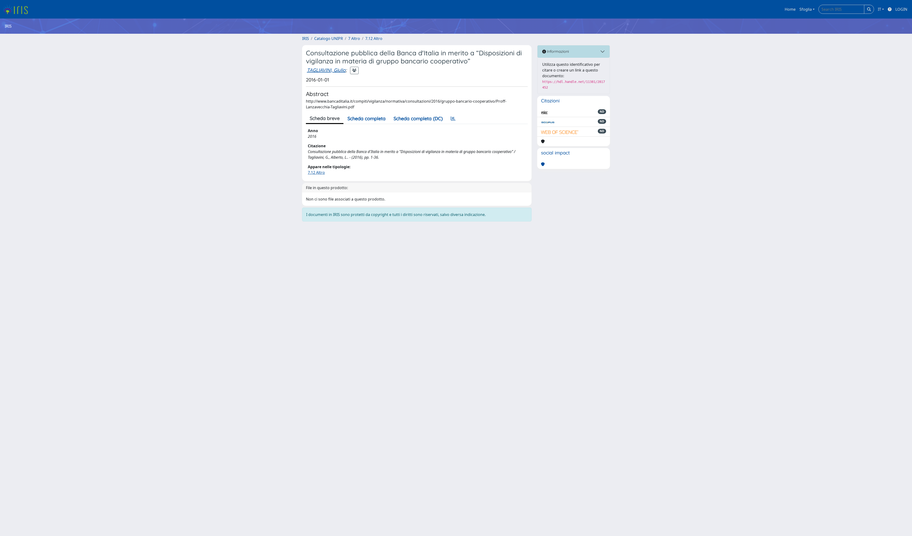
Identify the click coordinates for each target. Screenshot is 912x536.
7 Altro (354, 38)
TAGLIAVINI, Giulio (326, 70)
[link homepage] (17, 9)
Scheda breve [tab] (325, 118)
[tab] (453, 119)
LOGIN (901, 9)
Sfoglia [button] (805, 9)
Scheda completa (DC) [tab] (418, 118)
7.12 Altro (373, 38)
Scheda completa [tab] (366, 118)
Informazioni (557, 51)
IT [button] (879, 9)
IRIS (305, 38)
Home (790, 9)
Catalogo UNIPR (328, 38)
